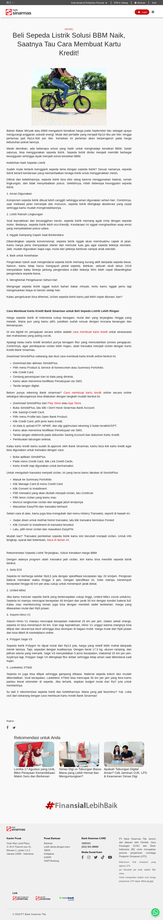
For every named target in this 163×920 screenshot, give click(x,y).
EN (12, 3)
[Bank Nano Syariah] (67, 901)
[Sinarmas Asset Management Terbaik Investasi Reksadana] (21, 899)
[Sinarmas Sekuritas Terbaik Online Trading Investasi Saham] (43, 899)
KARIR (47, 857)
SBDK (47, 850)
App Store (74, 403)
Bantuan (140, 3)
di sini (150, 881)
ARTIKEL (69, 29)
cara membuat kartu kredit (90, 332)
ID (8, 2)
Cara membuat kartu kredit (82, 392)
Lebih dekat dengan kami (57, 847)
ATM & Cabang (121, 3)
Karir (154, 3)
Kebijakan (49, 854)
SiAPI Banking (51, 861)
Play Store (54, 403)
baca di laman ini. (58, 540)
